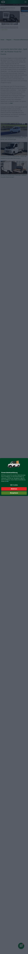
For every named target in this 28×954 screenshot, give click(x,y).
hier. (7, 481)
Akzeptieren (14, 493)
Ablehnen (14, 489)
